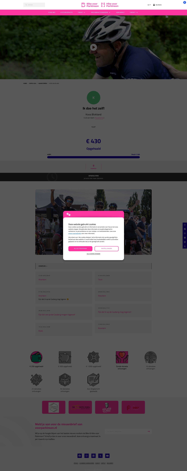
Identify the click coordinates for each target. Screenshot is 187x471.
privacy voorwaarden (74, 233)
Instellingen (106, 249)
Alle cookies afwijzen (93, 254)
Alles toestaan (80, 249)
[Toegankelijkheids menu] (184, 2)
